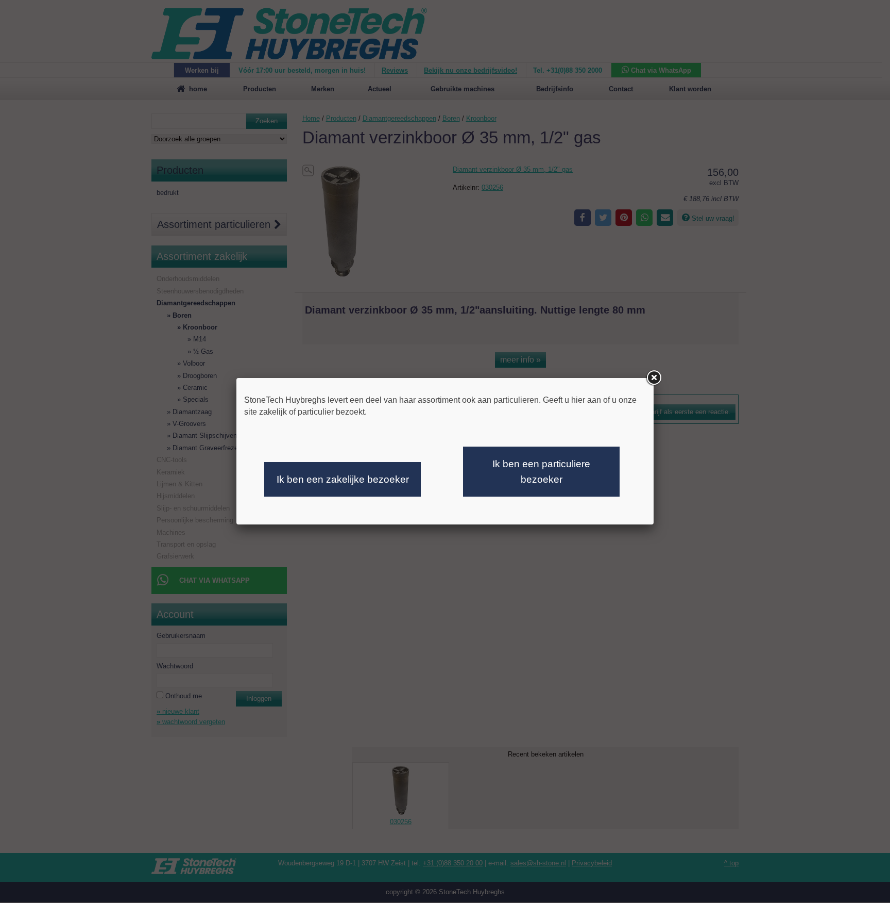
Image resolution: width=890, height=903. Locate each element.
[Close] (653, 378)
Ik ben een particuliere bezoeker (541, 471)
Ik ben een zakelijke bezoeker (343, 479)
